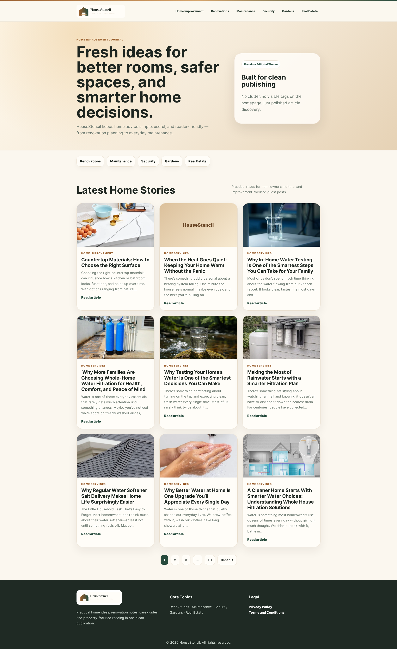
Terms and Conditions (267, 612)
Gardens (288, 11)
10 (210, 560)
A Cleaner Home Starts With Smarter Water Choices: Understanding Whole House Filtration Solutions (280, 498)
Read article (91, 297)
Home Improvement (190, 11)
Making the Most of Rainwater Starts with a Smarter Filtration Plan (274, 377)
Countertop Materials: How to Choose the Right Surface (115, 262)
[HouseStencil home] (101, 11)
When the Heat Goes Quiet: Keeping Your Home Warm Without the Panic (195, 265)
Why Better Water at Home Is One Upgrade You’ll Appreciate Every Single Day (197, 496)
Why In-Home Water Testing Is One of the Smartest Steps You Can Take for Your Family (280, 265)
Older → (227, 560)
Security (269, 11)
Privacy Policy (260, 607)
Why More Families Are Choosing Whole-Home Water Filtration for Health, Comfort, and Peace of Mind (113, 380)
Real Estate (310, 11)
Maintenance (246, 11)
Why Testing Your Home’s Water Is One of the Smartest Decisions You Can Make (197, 377)
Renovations (220, 11)
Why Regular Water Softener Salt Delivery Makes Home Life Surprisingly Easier (114, 496)
